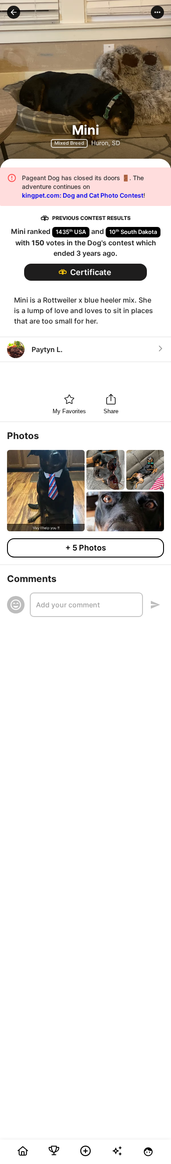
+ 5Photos (85, 547)
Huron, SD (105, 142)
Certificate (90, 272)
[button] (14, 12)
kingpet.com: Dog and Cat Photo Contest (82, 195)
